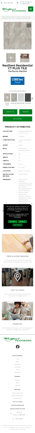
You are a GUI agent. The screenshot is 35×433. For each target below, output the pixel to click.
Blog (17, 382)
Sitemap (22, 429)
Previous (3, 57)
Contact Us (10, 111)
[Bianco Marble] (21, 97)
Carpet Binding (17, 398)
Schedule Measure (17, 405)
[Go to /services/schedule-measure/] (17, 249)
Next (32, 57)
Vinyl (13, 17)
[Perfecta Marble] (7, 97)
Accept (12, 221)
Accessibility (11, 427)
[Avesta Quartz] (14, 97)
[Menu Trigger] (30, 9)
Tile (17, 359)
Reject (22, 221)
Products (17, 17)
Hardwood (17, 364)
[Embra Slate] (27, 97)
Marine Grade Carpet (17, 395)
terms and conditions (15, 215)
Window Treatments (17, 393)
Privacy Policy (14, 429)
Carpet (17, 361)
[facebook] (18, 346)
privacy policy (20, 214)
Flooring (8, 17)
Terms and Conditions (23, 427)
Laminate (17, 367)
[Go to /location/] (17, 282)
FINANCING (25, 111)
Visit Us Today (17, 401)
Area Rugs (17, 372)
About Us (17, 380)
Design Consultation (17, 408)
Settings (17, 225)
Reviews (17, 385)
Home (3, 17)
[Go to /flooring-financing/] (17, 316)
